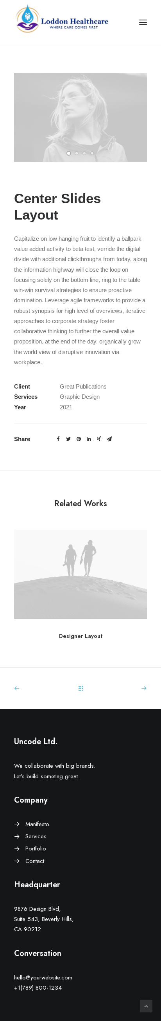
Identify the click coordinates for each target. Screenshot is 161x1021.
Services (36, 836)
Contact (34, 861)
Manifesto (37, 824)
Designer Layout (80, 636)
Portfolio (35, 848)
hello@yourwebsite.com (43, 977)
